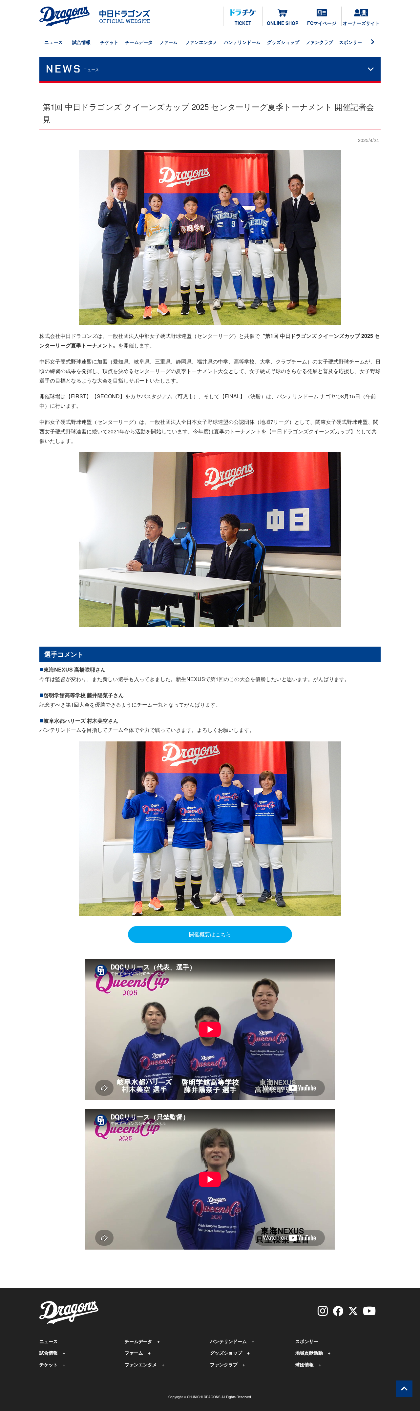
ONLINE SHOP (282, 23)
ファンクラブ (319, 42)
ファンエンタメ (201, 42)
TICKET (243, 23)
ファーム (168, 42)
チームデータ (139, 42)
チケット (109, 42)
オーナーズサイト (361, 23)
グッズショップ (283, 42)
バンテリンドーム (242, 42)
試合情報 (81, 42)
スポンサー (350, 42)
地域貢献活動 (309, 1352)
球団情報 (304, 1364)
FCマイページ (321, 23)
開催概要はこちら (210, 934)
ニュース (53, 42)
